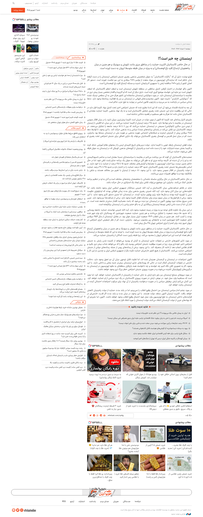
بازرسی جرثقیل (28, 68)
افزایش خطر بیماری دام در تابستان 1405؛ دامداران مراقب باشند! (65, 357)
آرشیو (37, 3)
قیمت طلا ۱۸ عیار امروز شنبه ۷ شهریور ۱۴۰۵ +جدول (64, 62)
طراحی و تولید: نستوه (178, 514)
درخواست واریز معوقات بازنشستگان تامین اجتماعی (64, 107)
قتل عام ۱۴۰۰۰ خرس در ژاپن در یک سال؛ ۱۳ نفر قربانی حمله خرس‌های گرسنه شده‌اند (64, 85)
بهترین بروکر (35, 82)
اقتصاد (134, 10)
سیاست (122, 10)
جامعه (152, 10)
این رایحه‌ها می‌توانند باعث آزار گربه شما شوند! (65, 296)
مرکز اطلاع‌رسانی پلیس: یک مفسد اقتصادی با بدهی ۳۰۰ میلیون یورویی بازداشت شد (65, 177)
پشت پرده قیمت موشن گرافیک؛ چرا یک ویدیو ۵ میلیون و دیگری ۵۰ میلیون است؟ (63, 349)
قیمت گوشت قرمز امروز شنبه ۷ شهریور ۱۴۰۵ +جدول (64, 117)
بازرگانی (78, 302)
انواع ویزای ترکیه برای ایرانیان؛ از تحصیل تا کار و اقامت (63, 321)
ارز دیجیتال (24, 82)
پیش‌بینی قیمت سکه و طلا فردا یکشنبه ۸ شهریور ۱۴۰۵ (63, 112)
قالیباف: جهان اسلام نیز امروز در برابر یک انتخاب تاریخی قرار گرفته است (63, 185)
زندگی (84, 10)
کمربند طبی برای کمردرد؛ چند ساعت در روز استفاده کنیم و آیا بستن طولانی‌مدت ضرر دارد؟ (63, 335)
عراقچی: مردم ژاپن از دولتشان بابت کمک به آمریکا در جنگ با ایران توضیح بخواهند (64, 213)
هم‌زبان (74, 3)
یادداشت (54, 3)
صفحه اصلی (186, 44)
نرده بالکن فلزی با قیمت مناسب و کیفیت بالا (66, 362)
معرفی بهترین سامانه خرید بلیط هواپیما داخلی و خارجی (66, 309)
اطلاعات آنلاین (185, 7)
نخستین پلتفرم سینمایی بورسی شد (69, 273)
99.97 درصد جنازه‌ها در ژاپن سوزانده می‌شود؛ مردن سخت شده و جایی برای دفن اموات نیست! (153, 323)
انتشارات (45, 3)
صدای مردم (64, 3)
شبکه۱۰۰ (93, 3)
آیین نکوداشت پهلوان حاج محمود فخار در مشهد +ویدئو (62, 227)
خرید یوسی (35, 77)
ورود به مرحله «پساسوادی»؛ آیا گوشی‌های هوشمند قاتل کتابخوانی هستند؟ (159, 328)
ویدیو (75, 10)
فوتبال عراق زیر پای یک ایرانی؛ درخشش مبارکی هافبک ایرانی (64, 328)
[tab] (77, 57)
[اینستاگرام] (21, 510)
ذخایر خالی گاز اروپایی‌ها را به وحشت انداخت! (66, 245)
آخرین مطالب (76, 128)
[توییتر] (17, 510)
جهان (103, 10)
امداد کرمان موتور (21, 73)
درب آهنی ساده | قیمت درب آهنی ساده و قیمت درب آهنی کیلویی (65, 368)
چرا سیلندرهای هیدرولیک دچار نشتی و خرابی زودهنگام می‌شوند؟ (64, 316)
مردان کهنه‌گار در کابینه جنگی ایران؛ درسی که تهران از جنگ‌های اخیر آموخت (160, 338)
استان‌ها (93, 10)
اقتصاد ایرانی (24, 77)
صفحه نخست (164, 10)
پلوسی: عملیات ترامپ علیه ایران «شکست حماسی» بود (62, 206)
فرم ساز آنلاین (34, 73)
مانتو (37, 68)
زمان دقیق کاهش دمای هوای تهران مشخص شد (65, 122)
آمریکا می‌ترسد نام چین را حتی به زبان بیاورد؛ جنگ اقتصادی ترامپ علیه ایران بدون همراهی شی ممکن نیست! (147, 318)
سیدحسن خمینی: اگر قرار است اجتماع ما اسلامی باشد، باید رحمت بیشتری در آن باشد (64, 260)
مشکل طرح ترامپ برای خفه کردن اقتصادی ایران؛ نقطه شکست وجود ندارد (160, 333)
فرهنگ (143, 10)
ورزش (111, 10)
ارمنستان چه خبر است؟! (175, 58)
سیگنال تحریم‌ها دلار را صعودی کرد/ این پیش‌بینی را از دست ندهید (64, 252)
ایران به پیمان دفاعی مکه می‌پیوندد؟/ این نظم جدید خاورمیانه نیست (161, 313)
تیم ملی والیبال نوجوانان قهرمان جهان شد (67, 157)
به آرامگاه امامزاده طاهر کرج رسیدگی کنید (68, 284)
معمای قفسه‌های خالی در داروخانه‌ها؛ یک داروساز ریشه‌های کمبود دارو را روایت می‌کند (66, 290)
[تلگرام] (13, 510)
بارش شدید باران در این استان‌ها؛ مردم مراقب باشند (64, 170)
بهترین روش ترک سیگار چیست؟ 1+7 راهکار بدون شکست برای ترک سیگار (63, 342)
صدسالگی (83, 3)
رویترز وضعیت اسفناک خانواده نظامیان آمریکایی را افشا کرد (63, 151)
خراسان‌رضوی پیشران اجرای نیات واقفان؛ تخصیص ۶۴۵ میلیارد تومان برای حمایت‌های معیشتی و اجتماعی (64, 239)
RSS (64, 501)
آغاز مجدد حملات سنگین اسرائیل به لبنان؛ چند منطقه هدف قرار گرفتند (64, 221)
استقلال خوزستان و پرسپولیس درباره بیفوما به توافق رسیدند (64, 200)
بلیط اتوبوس (34, 86)
